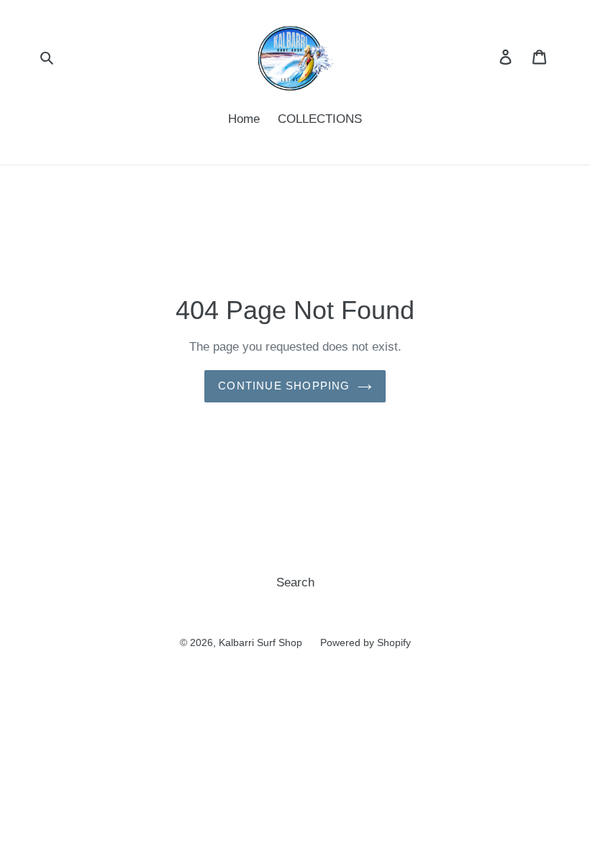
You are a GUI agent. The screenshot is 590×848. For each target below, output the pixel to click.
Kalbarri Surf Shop (260, 642)
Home (244, 119)
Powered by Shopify (365, 642)
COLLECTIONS (320, 119)
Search (295, 582)
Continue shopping (284, 385)
